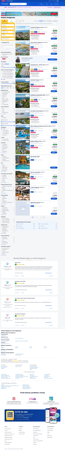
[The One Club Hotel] (22, 178)
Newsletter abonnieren (8, 435)
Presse (48, 432)
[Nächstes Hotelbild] (28, 33)
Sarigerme (2, 347)
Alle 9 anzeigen (3, 182)
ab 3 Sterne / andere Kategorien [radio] (8, 74)
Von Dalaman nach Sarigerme (5, 386)
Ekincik (31, 346)
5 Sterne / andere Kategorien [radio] (7, 71)
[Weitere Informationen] (54, 36)
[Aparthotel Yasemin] (22, 208)
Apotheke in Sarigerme (26, 385)
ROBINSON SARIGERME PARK (38, 95)
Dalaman (45, 346)
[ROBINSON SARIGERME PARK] (22, 101)
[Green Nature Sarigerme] (22, 48)
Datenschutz (35, 432)
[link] (41, 4)
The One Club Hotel (35, 172)
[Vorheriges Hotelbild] (16, 33)
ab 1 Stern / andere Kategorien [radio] (8, 77)
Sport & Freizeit (3, 367)
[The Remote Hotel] (22, 162)
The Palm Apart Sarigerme (48, 378)
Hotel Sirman (32, 375)
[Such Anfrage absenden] (26, 4)
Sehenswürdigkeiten (4, 366)
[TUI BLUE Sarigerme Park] (22, 33)
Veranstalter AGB (36, 428)
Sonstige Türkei (3, 354)
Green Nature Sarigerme (37, 42)
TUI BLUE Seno (46, 375)
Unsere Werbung (50, 430)
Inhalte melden (7, 444)
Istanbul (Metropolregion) (19, 354)
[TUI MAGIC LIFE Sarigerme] (22, 117)
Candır (31, 347)
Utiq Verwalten (35, 435)
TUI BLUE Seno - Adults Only (38, 64)
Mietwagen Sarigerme (33, 368)
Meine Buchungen (8, 428)
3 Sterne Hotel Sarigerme (19, 338)
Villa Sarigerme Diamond (34, 376)
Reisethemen (49, 435)
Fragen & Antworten (8, 432)
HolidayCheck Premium (9, 439)
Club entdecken (49, 7)
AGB (34, 437)
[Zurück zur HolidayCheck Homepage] (5, 4)
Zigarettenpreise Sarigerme (27, 387)
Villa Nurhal (17, 378)
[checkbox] (8, 54)
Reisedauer (3, 33)
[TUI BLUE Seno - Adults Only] (22, 70)
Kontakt (6, 430)
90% (10, 87)
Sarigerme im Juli (3, 388)
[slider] (14, 67)
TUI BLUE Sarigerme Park (37, 27)
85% (8, 87)
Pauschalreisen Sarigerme (34, 367)
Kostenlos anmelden (57, 7)
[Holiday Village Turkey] (22, 147)
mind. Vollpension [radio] (6, 133)
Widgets (20, 430)
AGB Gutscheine (36, 439)
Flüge (31, 369)
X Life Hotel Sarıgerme (18, 374)
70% (5, 87)
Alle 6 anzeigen (3, 214)
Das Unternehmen (50, 428)
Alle (2, 87)
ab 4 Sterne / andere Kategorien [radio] (8, 73)
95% (13, 87)
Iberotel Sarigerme (26, 384)
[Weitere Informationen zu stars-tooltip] (47, 27)
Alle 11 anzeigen (3, 171)
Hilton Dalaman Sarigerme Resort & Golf (41, 126)
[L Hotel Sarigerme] (22, 193)
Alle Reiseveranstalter (8, 442)
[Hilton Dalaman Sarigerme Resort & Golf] (22, 132)
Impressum (35, 444)
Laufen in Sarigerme (26, 386)
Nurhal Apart (32, 374)
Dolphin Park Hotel (47, 376)
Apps (5, 440)
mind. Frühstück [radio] (5, 130)
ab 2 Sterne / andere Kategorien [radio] (8, 76)
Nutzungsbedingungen (37, 430)
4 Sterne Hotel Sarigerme (5, 338)
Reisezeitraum (4, 30)
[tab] (4, 21)
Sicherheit (34, 442)
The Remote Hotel (35, 156)
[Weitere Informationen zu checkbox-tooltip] (5, 58)
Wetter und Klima (18, 366)
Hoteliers (20, 428)
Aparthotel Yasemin (35, 202)
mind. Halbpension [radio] (6, 131)
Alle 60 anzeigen (3, 255)
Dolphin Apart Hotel (33, 378)
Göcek (16, 347)
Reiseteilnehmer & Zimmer (6, 37)
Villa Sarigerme (3, 335)
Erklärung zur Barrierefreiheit (38, 440)
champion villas (32, 377)
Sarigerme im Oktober (26, 388)
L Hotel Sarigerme (35, 187)
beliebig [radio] (4, 79)
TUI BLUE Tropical (35, 80)
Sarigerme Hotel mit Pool (5, 343)
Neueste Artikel (49, 437)
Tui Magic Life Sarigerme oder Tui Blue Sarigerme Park (9, 385)
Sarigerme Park (3, 387)
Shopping (2, 368)
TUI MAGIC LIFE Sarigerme (37, 111)
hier (51, 23)
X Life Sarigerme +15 (47, 374)
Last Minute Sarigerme (33, 366)
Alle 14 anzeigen (3, 152)
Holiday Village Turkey (36, 141)
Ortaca (45, 347)
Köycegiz (16, 346)
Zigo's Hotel (46, 377)
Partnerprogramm (22, 432)
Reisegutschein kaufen (8, 437)
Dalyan (2, 346)
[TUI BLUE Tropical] (22, 86)
